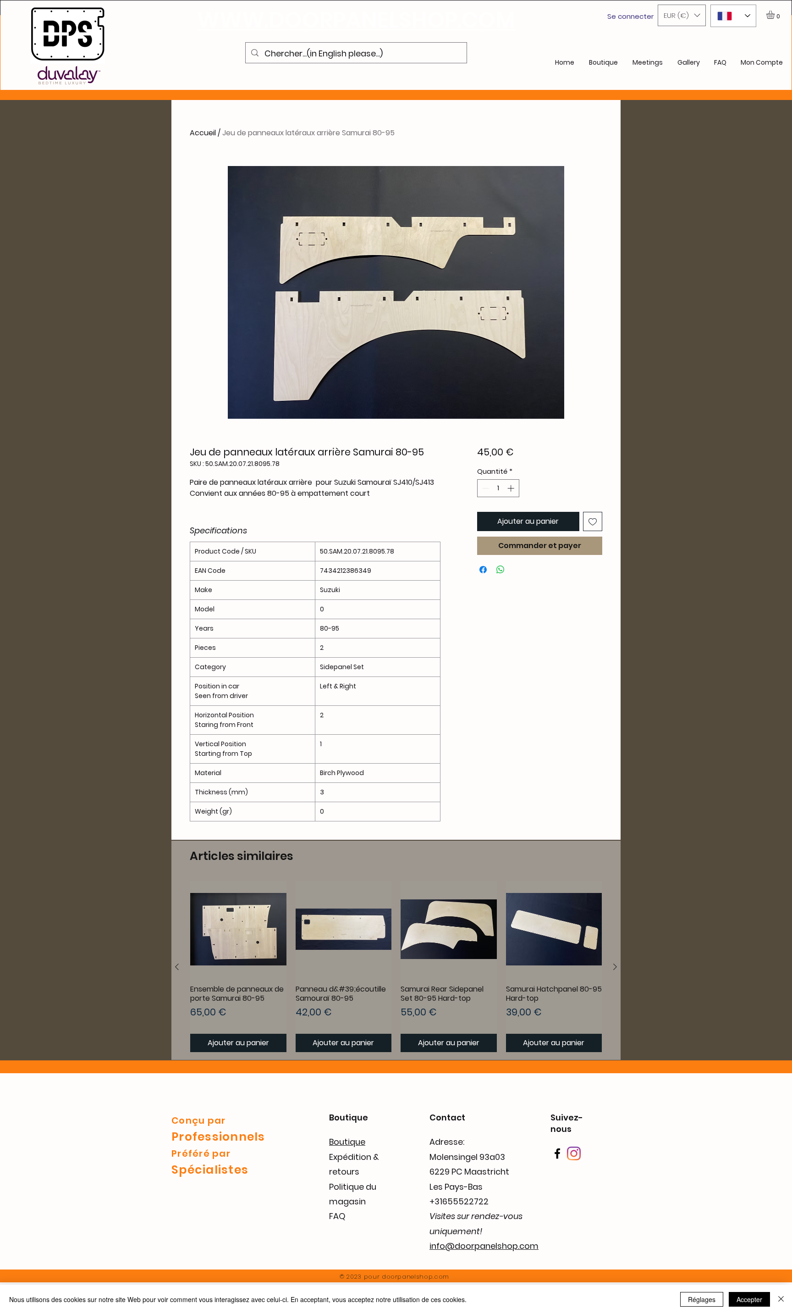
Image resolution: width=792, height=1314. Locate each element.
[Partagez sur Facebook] (483, 569)
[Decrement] (484, 488)
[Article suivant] (615, 966)
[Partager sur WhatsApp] (500, 569)
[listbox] (682, 15)
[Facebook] (557, 1153)
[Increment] (512, 488)
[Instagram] (574, 1153)
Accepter (749, 1299)
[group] (396, 967)
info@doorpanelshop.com (484, 1246)
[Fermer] (781, 1299)
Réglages (701, 1299)
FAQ (337, 1216)
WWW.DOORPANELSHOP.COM (356, 20)
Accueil (203, 133)
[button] (682, 15)
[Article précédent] (176, 966)
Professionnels (218, 1137)
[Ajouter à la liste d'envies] (592, 521)
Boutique (347, 1142)
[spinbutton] (498, 488)
